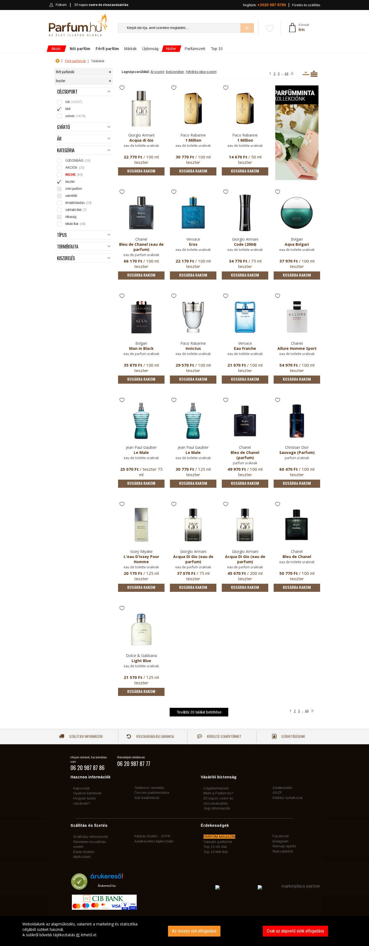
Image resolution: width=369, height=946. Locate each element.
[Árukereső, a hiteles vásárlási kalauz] (79, 887)
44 (286, 74)
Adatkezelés (282, 788)
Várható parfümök (217, 842)
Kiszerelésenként (306, 73)
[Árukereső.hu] (106, 878)
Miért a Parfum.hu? (218, 793)
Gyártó (63, 127)
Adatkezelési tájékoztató (153, 841)
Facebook (281, 836)
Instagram (281, 841)
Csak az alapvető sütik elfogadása (295, 931)
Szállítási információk (85, 736)
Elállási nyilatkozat (288, 798)
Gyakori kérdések (87, 793)
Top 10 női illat (215, 847)
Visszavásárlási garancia (154, 736)
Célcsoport (67, 92)
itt (78, 934)
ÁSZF (277, 793)
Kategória (66, 150)
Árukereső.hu (107, 885)
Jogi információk (216, 808)
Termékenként (314, 73)
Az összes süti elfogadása (194, 931)
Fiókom (61, 5)
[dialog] (184, 931)
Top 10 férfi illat (215, 852)
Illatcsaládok (283, 851)
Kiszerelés (66, 258)
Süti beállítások (146, 798)
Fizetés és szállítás (306, 5)
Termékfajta (67, 247)
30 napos (101, 5)
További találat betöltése (199, 712)
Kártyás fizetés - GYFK (152, 836)
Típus (61, 235)
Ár (59, 139)
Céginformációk (216, 788)
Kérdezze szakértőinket (223, 736)
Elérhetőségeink (293, 736)
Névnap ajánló (284, 846)
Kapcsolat (81, 788)
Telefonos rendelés (149, 788)
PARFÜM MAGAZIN (219, 837)
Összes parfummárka (151, 793)
